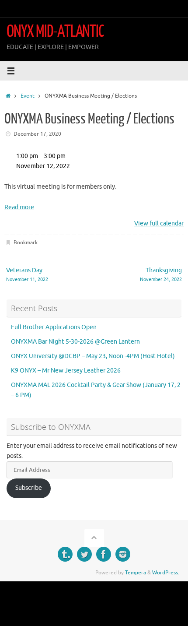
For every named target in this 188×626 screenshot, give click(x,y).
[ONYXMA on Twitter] (84, 554)
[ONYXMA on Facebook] (103, 554)
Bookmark (26, 242)
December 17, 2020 (37, 133)
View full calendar (159, 223)
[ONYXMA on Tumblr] (65, 554)
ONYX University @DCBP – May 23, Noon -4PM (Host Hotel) (93, 356)
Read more (19, 207)
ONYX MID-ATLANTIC (55, 31)
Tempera (135, 572)
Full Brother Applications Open (54, 327)
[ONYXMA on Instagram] (122, 554)
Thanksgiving (161, 274)
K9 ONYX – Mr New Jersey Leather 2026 (66, 370)
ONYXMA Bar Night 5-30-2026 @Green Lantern (75, 341)
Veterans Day (27, 274)
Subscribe (28, 488)
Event (28, 95)
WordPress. (165, 572)
